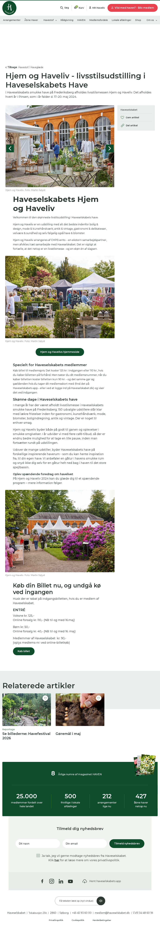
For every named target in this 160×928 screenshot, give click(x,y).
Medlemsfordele (98, 20)
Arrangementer (11, 20)
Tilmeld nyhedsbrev (127, 843)
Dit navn (24, 843)
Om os (150, 20)
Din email (72, 843)
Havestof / (24, 67)
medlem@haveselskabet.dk (112, 912)
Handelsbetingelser (102, 920)
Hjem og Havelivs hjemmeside (59, 351)
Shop (138, 20)
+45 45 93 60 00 (82, 912)
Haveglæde (36, 67)
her (57, 860)
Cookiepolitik (78, 920)
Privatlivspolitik (56, 920)
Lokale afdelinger (121, 20)
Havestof (48, 20)
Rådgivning (66, 20)
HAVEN (81, 20)
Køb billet (24, 651)
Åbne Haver (31, 20)
